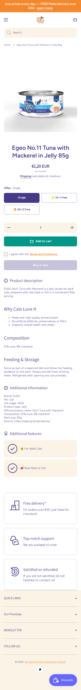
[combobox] (40, 33)
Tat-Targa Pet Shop (34, 662)
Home (7, 45)
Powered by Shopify (55, 662)
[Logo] (40, 20)
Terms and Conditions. (44, 254)
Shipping (25, 176)
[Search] (7, 33)
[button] (75, 20)
